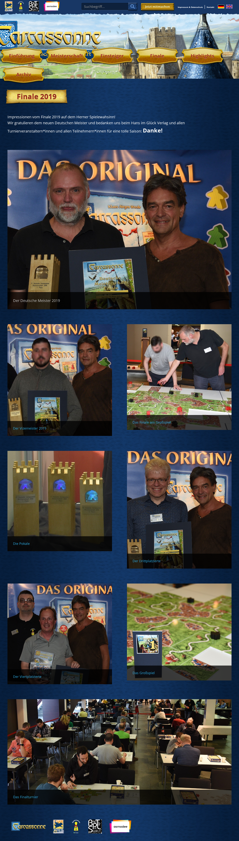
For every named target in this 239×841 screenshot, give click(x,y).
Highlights (202, 56)
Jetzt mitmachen (157, 6)
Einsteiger (112, 56)
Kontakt (210, 7)
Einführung (22, 56)
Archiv (23, 74)
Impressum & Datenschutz (190, 7)
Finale (157, 56)
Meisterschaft (67, 56)
